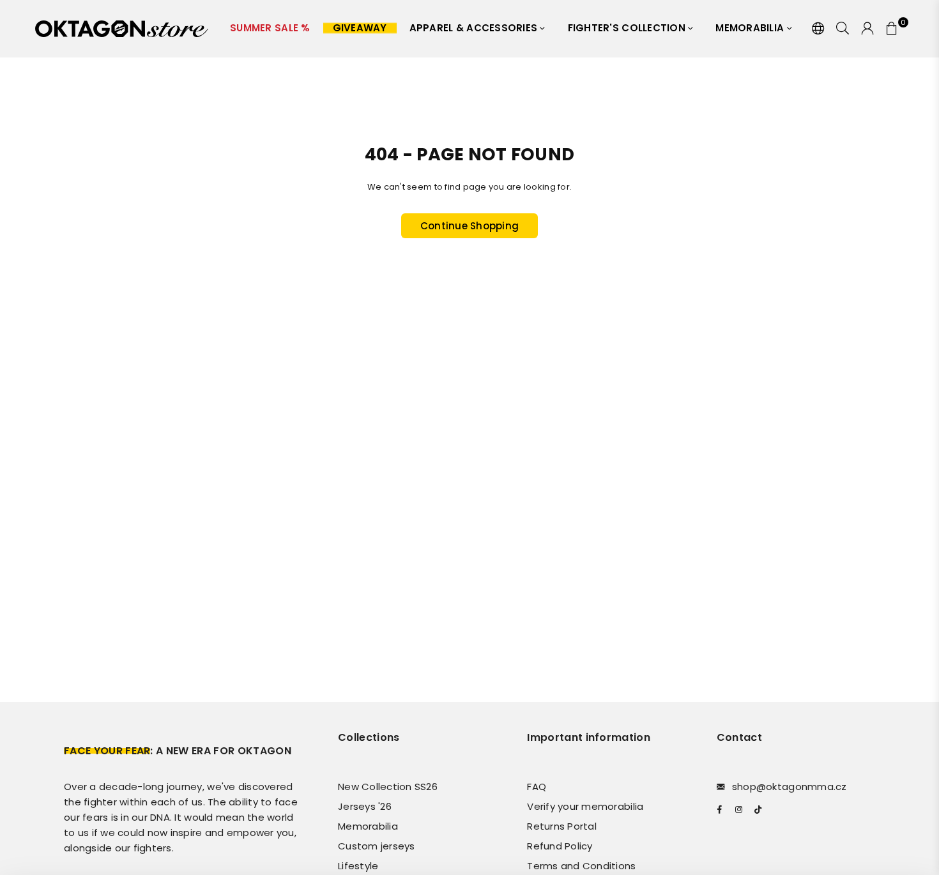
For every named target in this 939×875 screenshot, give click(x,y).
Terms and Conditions (581, 865)
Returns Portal (562, 826)
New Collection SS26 (388, 786)
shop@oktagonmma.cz (789, 786)
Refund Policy (559, 846)
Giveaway (360, 27)
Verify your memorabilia (585, 806)
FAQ (536, 786)
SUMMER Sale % (270, 27)
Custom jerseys (376, 846)
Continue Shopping (469, 225)
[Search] (842, 28)
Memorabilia (750, 27)
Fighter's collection (628, 27)
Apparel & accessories (474, 27)
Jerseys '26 (365, 806)
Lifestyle (358, 865)
